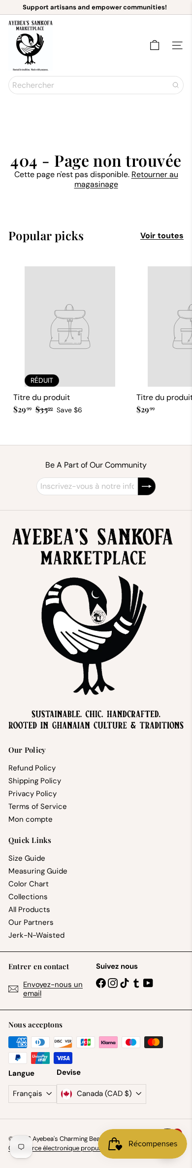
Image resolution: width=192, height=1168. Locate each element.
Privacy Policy (32, 794)
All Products (29, 909)
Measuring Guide (37, 871)
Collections (28, 897)
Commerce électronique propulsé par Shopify (75, 1148)
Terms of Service (37, 806)
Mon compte (30, 819)
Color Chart (28, 884)
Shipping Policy (34, 781)
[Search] (176, 85)
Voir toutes (162, 235)
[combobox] (96, 85)
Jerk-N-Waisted (36, 935)
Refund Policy (32, 768)
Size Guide (26, 858)
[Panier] (154, 45)
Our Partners (31, 922)
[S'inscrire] (147, 486)
